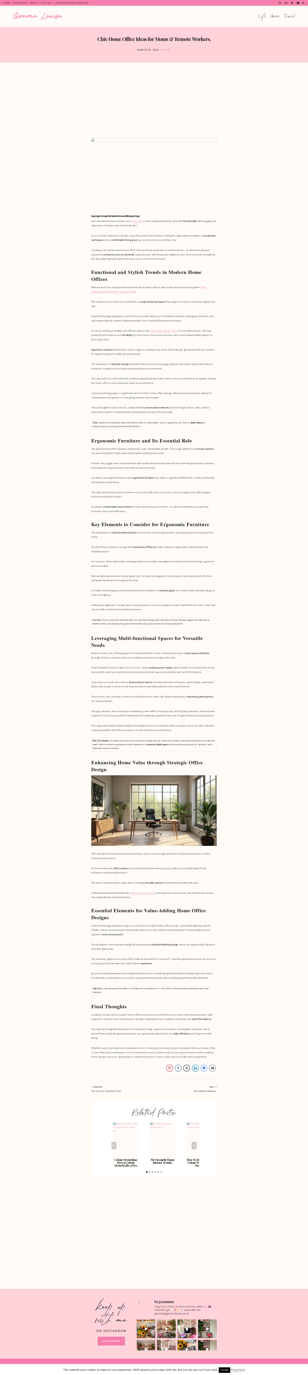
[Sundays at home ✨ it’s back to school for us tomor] (207, 1328)
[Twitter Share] (186, 1068)
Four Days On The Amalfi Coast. (106, 1089)
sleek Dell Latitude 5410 (163, 330)
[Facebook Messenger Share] (204, 1068)
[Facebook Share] (178, 1068)
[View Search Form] (303, 3)
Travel (289, 16)
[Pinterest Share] (169, 1068)
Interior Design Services (72, 3)
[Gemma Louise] (38, 15)
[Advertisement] (154, 100)
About (34, 3)
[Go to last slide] (113, 1145)
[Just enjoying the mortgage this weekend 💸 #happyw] (146, 1349)
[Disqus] (154, 1226)
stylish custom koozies (143, 892)
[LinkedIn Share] (195, 1068)
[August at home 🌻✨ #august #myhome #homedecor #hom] (146, 1328)
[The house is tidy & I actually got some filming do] (187, 1328)
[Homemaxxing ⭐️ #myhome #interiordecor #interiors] (166, 1349)
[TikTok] (292, 3)
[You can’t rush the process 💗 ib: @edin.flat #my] (166, 1328)
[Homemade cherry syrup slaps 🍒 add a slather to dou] (187, 1349)
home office (138, 221)
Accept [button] (224, 1370)
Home (6, 3)
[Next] (194, 1145)
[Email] (298, 3)
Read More (238, 1370)
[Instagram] (280, 3)
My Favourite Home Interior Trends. (162, 1161)
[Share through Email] (212, 1068)
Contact (46, 3)
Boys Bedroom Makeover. (205, 1089)
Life (262, 16)
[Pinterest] (286, 3)
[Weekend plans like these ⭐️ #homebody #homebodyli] (207, 1349)
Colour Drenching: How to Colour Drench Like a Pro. (125, 1162)
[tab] (147, 1172)
